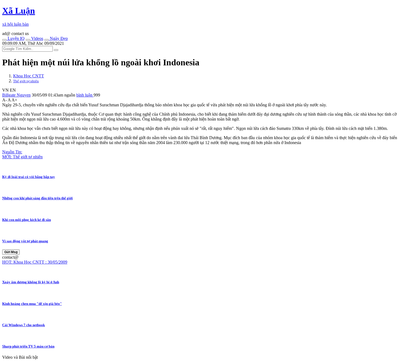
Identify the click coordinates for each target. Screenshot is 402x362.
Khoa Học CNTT (28, 76)
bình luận (85, 95)
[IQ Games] (4, 40)
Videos (36, 38)
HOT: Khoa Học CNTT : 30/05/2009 (34, 262)
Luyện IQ (16, 38)
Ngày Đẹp (58, 38)
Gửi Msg (11, 252)
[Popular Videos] (28, 40)
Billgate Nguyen (16, 95)
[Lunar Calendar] (46, 40)
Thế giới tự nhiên (26, 81)
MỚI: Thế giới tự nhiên (22, 156)
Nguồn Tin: (12, 152)
